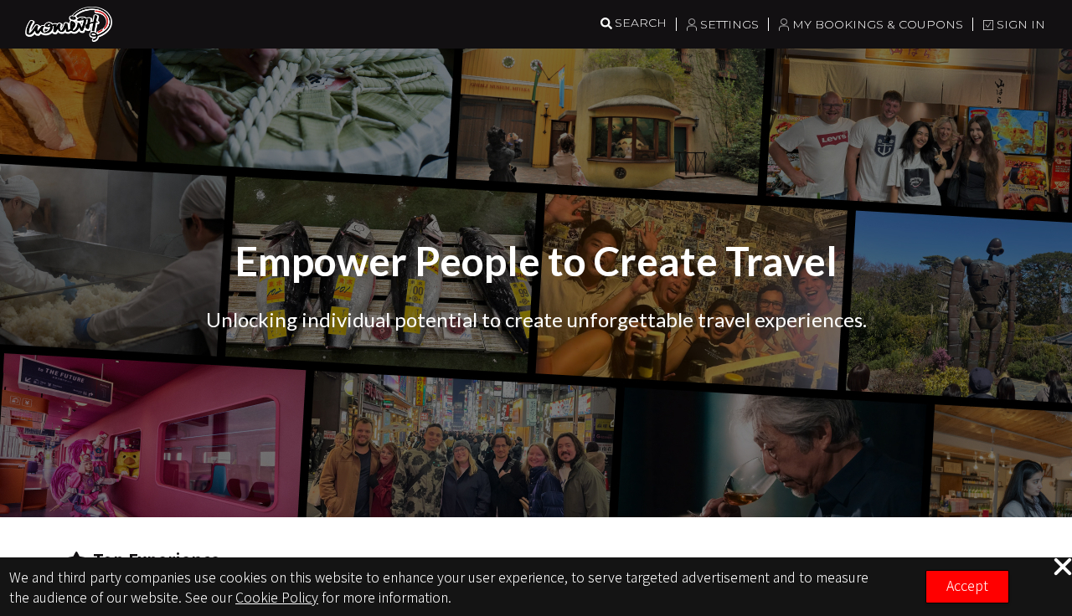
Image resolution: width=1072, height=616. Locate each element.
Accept (967, 585)
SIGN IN (1021, 24)
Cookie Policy (276, 597)
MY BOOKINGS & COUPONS (877, 24)
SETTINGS (729, 24)
